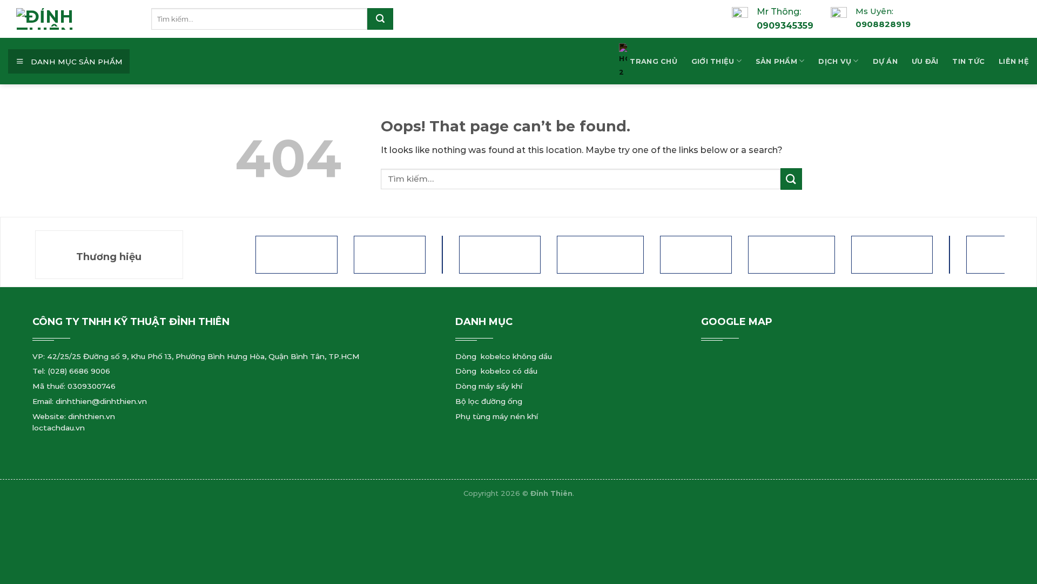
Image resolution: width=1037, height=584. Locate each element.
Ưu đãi (925, 61)
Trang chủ (653, 61)
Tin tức (968, 61)
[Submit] (380, 19)
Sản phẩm (776, 61)
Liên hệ (1014, 61)
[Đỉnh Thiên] (83, 19)
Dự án (885, 61)
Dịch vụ (834, 61)
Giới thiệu (713, 61)
